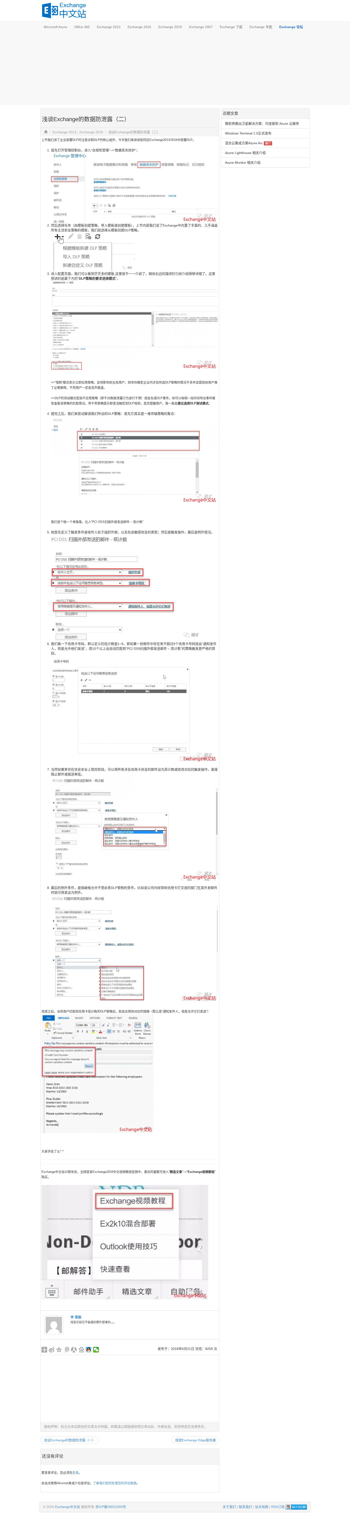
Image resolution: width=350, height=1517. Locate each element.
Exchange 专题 (261, 27)
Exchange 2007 (201, 27)
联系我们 (245, 1507)
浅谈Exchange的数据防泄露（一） (69, 1440)
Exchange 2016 (139, 27)
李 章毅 (75, 1317)
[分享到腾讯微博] (67, 1350)
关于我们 (229, 1507)
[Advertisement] (175, 68)
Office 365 (82, 27)
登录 (75, 1472)
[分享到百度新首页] (81, 1350)
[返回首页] (45, 132)
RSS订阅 (278, 1507)
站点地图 (261, 1507)
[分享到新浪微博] (52, 1350)
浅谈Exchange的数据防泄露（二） (134, 132)
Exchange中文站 (67, 1507)
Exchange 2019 (170, 27)
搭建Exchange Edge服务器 (195, 1440)
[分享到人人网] (74, 1350)
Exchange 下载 (231, 27)
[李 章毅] (53, 1325)
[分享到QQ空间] (59, 1350)
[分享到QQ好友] (89, 1350)
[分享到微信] (96, 1350)
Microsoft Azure (55, 27)
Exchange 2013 (108, 27)
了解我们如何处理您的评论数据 (114, 1483)
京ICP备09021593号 (110, 1507)
